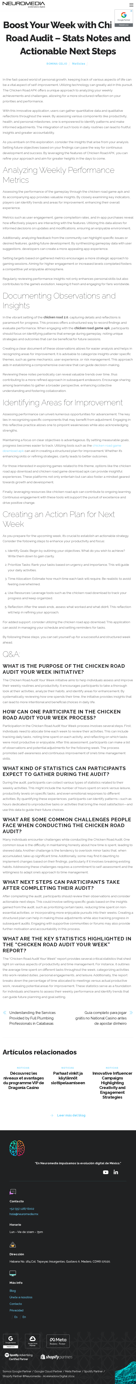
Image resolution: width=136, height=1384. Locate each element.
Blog (13, 1290)
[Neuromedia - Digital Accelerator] (24, 6)
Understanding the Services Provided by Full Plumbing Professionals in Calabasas (32, 1018)
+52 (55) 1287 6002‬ (22, 1208)
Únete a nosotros (21, 1297)
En (24, 1317)
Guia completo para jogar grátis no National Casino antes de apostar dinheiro (101, 1018)
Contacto (16, 1304)
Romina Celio (57, 63)
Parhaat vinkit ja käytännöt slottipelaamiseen (68, 1078)
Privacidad (16, 1310)
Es (16, 1317)
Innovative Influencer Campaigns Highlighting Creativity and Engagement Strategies (112, 1085)
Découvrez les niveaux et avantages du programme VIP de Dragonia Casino (23, 1080)
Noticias (78, 63)
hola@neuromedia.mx (24, 1214)
